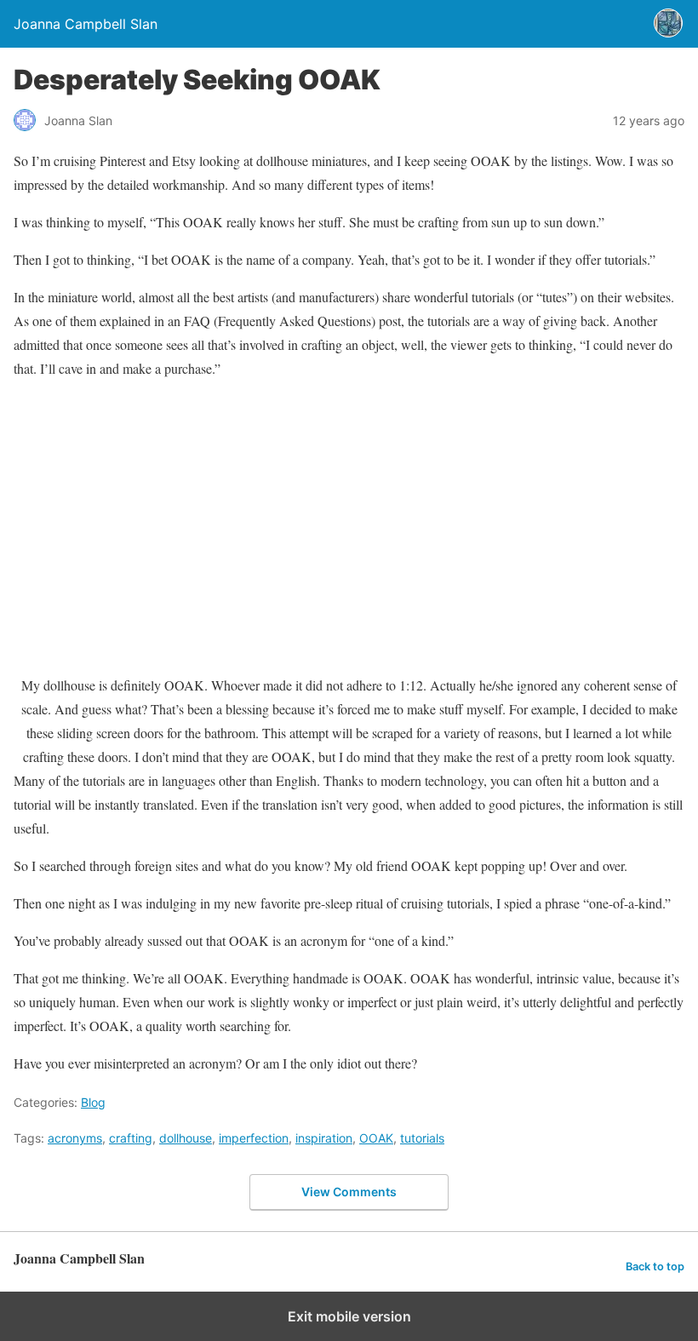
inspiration (323, 1138)
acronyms (75, 1138)
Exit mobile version (349, 1316)
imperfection (254, 1138)
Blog (93, 1102)
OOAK (376, 1138)
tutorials (422, 1138)
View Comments (349, 1191)
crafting (130, 1138)
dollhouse (185, 1138)
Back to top (655, 1266)
